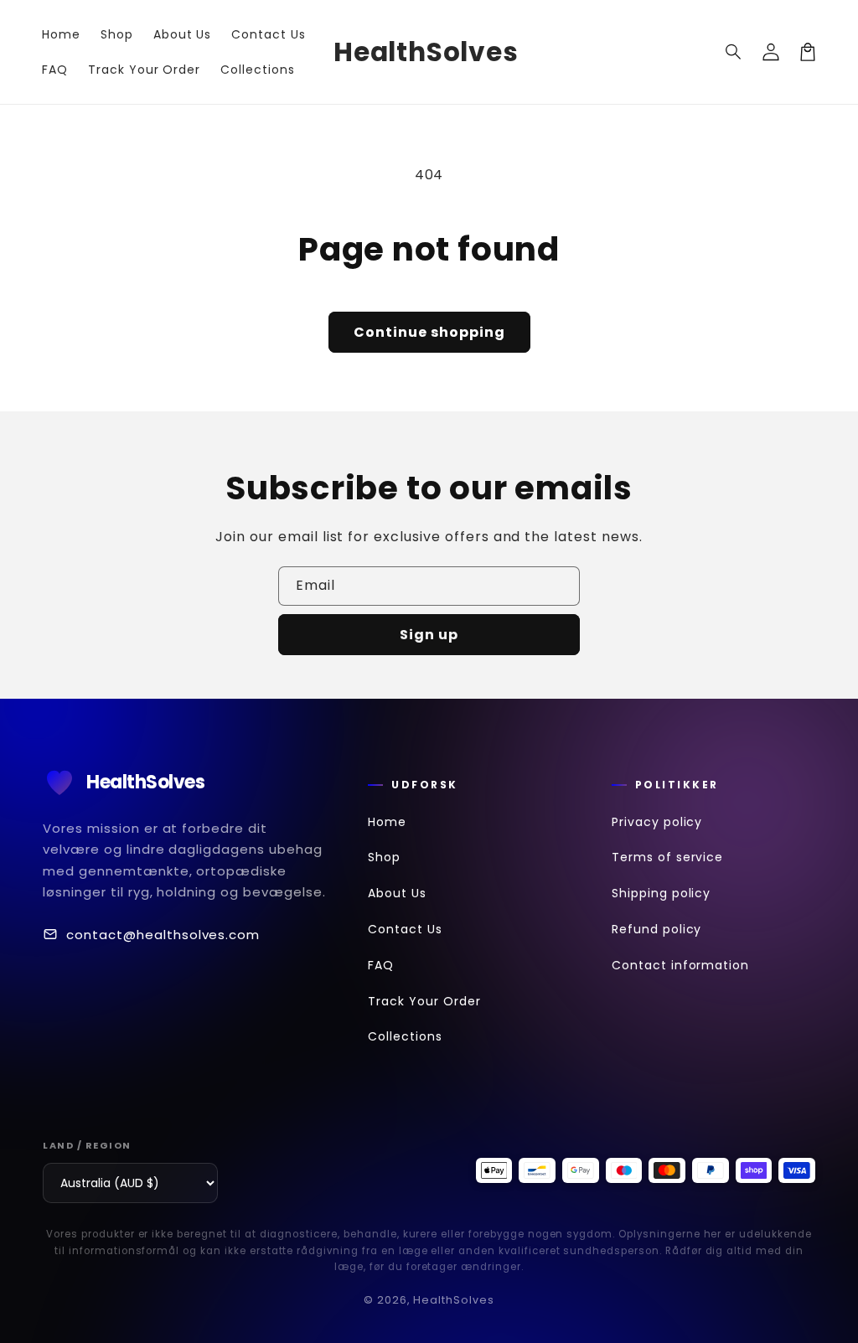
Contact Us (405, 929)
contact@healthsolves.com (163, 934)
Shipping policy (661, 893)
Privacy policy (657, 822)
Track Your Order (424, 1001)
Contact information (680, 965)
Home (387, 822)
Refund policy (656, 929)
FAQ (381, 965)
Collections (405, 1036)
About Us (397, 893)
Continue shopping (429, 332)
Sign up (429, 634)
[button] (734, 52)
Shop (384, 857)
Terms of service (667, 857)
